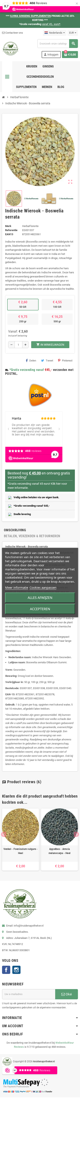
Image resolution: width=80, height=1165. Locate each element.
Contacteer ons (14, 32)
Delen (32, 360)
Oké (68, 994)
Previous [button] (3, 834)
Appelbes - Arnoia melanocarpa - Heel (59, 851)
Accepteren (40, 609)
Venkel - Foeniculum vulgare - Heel (20, 851)
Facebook (6, 970)
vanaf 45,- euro (51, 24)
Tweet (49, 360)
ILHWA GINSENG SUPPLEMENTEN (30, 15)
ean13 (9, 234)
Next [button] (76, 834)
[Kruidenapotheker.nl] (10, 48)
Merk (8, 226)
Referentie (11, 230)
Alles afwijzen (40, 597)
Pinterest (67, 360)
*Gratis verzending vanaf (26, 370)
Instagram (16, 970)
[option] (20, 839)
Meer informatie (16, 587)
